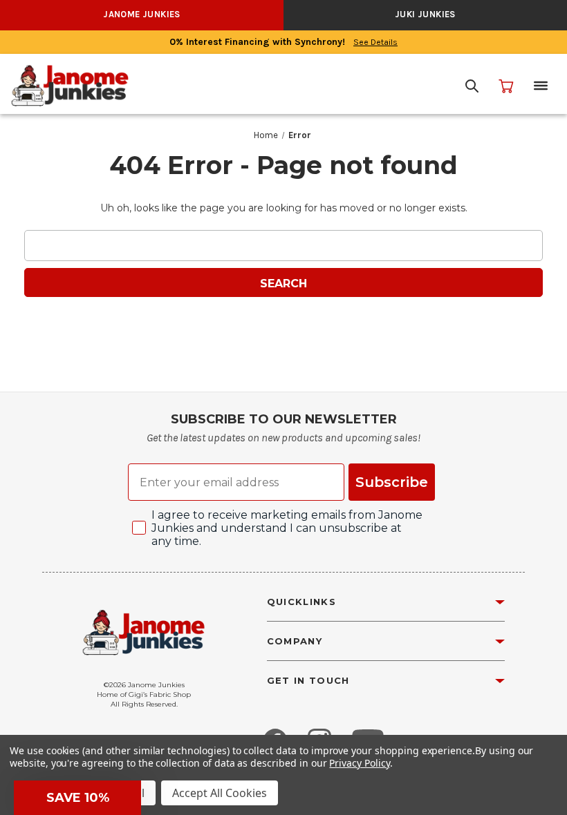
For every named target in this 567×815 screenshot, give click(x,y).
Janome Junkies (141, 14)
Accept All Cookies (219, 792)
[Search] (471, 85)
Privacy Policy (359, 762)
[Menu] (541, 85)
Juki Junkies (425, 14)
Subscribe (391, 482)
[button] (77, 797)
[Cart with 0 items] (506, 85)
